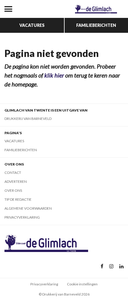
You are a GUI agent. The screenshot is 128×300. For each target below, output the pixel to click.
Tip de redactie (18, 199)
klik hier (54, 75)
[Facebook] (102, 266)
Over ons (13, 190)
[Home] (96, 8)
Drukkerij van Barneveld (27, 118)
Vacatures (32, 25)
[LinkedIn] (121, 266)
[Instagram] (111, 266)
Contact (12, 172)
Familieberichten (96, 25)
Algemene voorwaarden (28, 208)
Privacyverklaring (22, 217)
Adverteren (15, 181)
